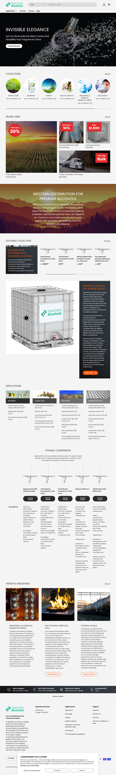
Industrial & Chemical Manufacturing (85, 98)
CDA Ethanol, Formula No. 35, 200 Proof (66, 259)
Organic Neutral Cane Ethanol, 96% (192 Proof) (16, 407)
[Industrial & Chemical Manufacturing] (84, 85)
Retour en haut (58, 696)
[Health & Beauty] (67, 85)
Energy (49, 96)
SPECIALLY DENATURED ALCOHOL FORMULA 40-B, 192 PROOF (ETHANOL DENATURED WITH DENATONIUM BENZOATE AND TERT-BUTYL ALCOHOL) (30, 516)
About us (96, 710)
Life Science (103, 96)
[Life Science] (102, 85)
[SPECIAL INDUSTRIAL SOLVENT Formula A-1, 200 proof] (84, 249)
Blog (38, 11)
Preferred (82, 532)
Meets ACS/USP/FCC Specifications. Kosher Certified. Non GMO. (81, 524)
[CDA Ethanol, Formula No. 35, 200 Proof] (66, 249)
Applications (10, 11)
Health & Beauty (67, 96)
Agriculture (13, 96)
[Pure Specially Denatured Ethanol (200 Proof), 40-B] (102, 249)
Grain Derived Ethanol (28, 540)
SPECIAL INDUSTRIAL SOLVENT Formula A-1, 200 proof (84, 259)
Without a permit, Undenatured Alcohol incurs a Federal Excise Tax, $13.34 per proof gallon (82, 566)
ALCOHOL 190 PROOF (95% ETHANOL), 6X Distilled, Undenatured (80, 511)
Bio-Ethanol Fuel (53, 674)
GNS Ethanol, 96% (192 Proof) (15, 412)
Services (23, 11)
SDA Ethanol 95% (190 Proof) (69, 432)
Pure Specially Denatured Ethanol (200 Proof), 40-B (102, 259)
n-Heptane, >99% (64, 535)
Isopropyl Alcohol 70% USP (71, 415)
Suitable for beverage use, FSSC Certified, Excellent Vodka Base (100, 542)
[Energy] (49, 85)
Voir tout (107, 241)
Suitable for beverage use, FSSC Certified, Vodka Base (82, 547)
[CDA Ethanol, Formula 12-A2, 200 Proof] (48, 249)
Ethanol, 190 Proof (41, 411)
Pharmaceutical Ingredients (75, 734)
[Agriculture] (13, 85)
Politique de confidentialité (29, 765)
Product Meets (48, 530)
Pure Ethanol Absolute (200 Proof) (17, 418)
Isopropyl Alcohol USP (69, 411)
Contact (31, 11)
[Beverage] (31, 85)
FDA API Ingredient (82, 552)
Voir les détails (30, 498)
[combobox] (62, 4)
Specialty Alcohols (15, 767)
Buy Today (89, 373)
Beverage (31, 96)
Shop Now (58, 54)
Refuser (82, 770)
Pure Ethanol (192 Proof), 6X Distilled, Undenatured (99, 509)
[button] (109, 5)
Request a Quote (89, 674)
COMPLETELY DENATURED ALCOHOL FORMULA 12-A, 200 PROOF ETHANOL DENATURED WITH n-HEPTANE (65, 513)
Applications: (80, 539)
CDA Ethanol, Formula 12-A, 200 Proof (44, 407)
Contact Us (97, 714)
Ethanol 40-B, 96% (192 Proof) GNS (70, 420)
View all (107, 74)
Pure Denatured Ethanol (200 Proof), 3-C (43, 416)
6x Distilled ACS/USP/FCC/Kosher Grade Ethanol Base (30, 534)
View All (107, 117)
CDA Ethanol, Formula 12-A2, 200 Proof (47, 259)
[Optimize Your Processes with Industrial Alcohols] (22, 246)
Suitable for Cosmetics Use (80, 555)
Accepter (57, 770)
